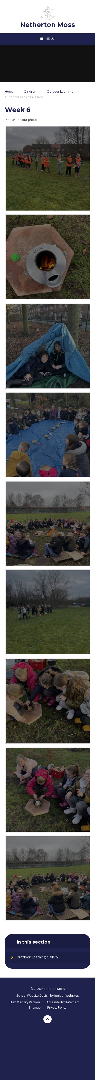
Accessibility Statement (63, 1002)
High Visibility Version (25, 1002)
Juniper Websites (66, 995)
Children (30, 91)
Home (9, 91)
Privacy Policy (56, 1007)
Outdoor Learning (60, 91)
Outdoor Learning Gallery (24, 97)
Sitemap (35, 1007)
